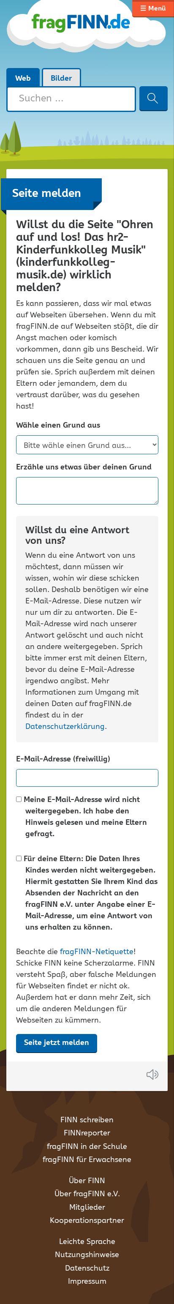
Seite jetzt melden (56, 1043)
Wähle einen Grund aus (58, 425)
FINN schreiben (87, 1120)
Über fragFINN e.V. (87, 1194)
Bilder (61, 79)
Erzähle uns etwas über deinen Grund (84, 467)
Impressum (87, 1282)
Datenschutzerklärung (65, 727)
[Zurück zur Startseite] (87, 34)
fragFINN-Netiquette (96, 952)
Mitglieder (87, 1208)
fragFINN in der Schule (87, 1147)
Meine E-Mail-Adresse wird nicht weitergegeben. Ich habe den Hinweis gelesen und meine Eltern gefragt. (84, 817)
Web (23, 79)
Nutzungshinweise (87, 1255)
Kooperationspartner (87, 1221)
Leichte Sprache (87, 1242)
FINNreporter (87, 1133)
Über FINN (87, 1181)
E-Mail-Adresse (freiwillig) (63, 759)
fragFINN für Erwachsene (87, 1160)
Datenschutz (87, 1268)
